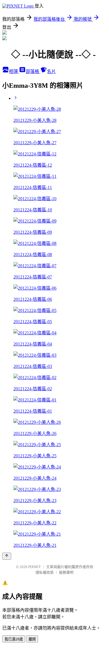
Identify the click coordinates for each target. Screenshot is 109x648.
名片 (51, 71)
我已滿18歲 (13, 639)
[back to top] (6, 556)
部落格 (33, 71)
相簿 (14, 71)
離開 (32, 639)
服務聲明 (66, 572)
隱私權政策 (44, 572)
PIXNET (34, 567)
